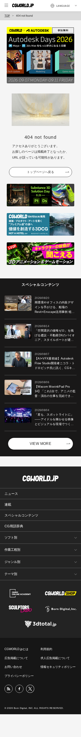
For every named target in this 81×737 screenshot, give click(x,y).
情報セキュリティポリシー (58, 667)
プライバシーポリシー (19, 676)
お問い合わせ (13, 667)
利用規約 (46, 649)
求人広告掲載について (55, 658)
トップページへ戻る (40, 172)
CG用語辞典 (13, 526)
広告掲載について (16, 658)
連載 (7, 504)
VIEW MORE (41, 444)
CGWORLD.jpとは (16, 649)
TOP (7, 15)
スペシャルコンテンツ (21, 515)
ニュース (11, 494)
